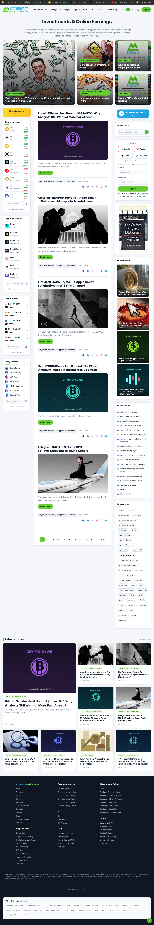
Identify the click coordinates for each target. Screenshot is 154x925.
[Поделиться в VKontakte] (101, 186)
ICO (93, 10)
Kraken (13, 274)
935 (102, 539)
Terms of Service (22, 806)
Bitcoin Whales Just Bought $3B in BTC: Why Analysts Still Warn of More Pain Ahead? (69, 115)
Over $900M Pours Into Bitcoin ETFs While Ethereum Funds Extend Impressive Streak (67, 367)
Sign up (18, 795)
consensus (123, 530)
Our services (21, 833)
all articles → (145, 639)
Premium (19, 823)
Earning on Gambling (108, 802)
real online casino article (129, 460)
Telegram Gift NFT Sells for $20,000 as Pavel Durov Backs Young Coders (63, 448)
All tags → (133, 625)
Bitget (13, 224)
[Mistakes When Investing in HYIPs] (95, 55)
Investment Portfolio (23, 857)
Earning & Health (106, 833)
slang (131, 605)
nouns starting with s (128, 485)
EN (128, 9)
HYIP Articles (62, 847)
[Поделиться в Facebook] (83, 186)
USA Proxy (14, 377)
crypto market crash (126, 545)
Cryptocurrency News (66, 181)
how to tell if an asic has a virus (132, 430)
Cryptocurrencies (39, 10)
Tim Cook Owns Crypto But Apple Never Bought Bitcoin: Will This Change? (65, 283)
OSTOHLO (82, 889)
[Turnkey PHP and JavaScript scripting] (133, 89)
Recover (142, 196)
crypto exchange (125, 540)
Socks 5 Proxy (15, 395)
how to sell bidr (126, 494)
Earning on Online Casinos (110, 806)
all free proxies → (16, 406)
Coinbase (14, 241)
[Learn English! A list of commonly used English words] (133, 229)
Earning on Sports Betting (109, 809)
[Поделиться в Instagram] (92, 186)
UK (132, 9)
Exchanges (65, 10)
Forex (100, 10)
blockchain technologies (127, 520)
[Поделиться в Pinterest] (97, 186)
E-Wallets (103, 843)
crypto (134, 530)
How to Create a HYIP (66, 843)
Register (144, 194)
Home (18, 789)
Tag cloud (19, 792)
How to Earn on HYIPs (66, 840)
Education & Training (108, 837)
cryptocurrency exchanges (128, 560)
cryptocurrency (126, 555)
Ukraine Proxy (15, 372)
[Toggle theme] (138, 9)
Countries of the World (24, 860)
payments (131, 600)
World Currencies (22, 854)
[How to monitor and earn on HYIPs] (95, 89)
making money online (128, 412)
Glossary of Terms (107, 840)
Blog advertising (16, 112)
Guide (18, 816)
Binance (13, 232)
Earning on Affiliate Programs (111, 799)
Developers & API (106, 823)
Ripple (142, 600)
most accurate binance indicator (132, 455)
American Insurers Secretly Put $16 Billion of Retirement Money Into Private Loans (67, 199)
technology (142, 605)
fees (133, 585)
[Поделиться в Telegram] (106, 186)
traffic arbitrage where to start (132, 425)
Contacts (19, 809)
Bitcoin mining (124, 515)
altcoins (121, 510)
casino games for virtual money (132, 464)
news (121, 600)
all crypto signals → (17, 352)
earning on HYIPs (125, 570)
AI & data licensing (107, 826)
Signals (76, 10)
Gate (12, 257)
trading (131, 610)
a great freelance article (129, 421)
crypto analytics (124, 535)
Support (19, 813)
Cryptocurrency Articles (67, 806)
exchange (138, 580)
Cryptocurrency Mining (67, 799)
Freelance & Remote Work (110, 792)
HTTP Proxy (15, 381)
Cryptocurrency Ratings (25, 837)
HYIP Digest (20, 850)
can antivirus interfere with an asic (133, 434)
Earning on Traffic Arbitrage (110, 795)
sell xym (123, 489)
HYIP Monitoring (22, 847)
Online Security (106, 830)
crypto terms (123, 550)
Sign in (146, 10)
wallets (134, 615)
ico (141, 585)
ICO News (61, 819)
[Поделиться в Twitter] (88, 186)
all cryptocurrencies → (17, 209)
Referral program (22, 819)
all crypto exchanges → (16, 289)
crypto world (137, 550)
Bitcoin (131, 510)
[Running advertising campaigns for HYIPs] (133, 55)
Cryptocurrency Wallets (67, 795)
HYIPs (85, 10)
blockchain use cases (126, 525)
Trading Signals (21, 843)
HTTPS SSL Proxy (17, 386)
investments (142, 590)
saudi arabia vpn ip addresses (132, 446)
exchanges (123, 585)
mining (141, 595)
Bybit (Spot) (15, 249)
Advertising (112, 10)
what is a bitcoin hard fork (130, 416)
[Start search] (146, 132)
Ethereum (130, 575)
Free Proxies (20, 864)
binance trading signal (128, 451)
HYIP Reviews (63, 837)
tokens (121, 610)
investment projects (126, 590)
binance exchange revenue (131, 476)
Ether (120, 575)
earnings (139, 570)
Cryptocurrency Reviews (67, 792)
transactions (123, 615)
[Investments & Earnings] (15, 9)
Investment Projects (65, 833)
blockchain (137, 515)
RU (124, 9)
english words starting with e (131, 480)
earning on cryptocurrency (128, 565)
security (121, 605)
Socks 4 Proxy (15, 390)
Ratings (53, 10)
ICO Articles (62, 823)
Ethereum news (124, 580)
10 (92, 539)
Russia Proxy (15, 368)
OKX (12, 266)
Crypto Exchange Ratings (25, 840)
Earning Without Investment (110, 813)
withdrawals (123, 620)
